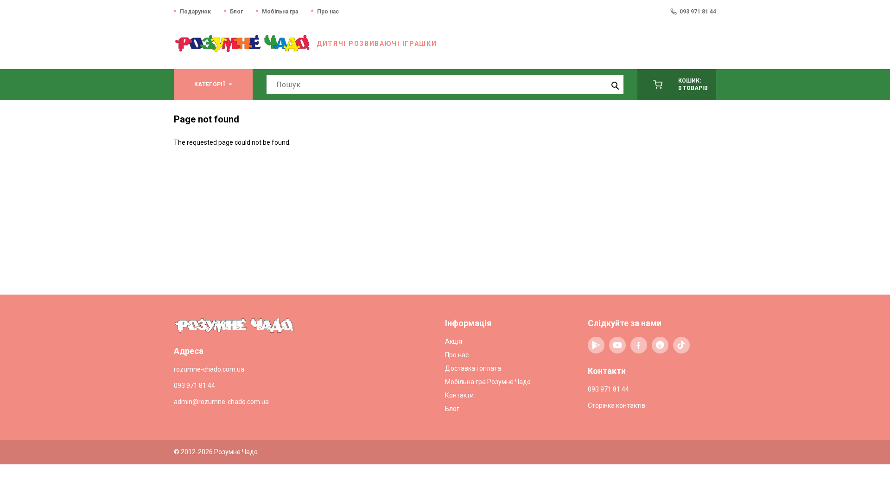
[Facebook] (638, 345)
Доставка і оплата (473, 368)
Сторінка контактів (616, 405)
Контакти (459, 395)
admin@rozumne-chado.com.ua (221, 401)
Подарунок (195, 11)
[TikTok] (681, 345)
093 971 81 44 (698, 11)
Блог (236, 11)
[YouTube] (617, 345)
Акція (453, 341)
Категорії (209, 84)
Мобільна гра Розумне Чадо (488, 381)
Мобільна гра (280, 11)
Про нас (328, 11)
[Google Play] (596, 345)
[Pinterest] (660, 345)
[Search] (614, 84)
